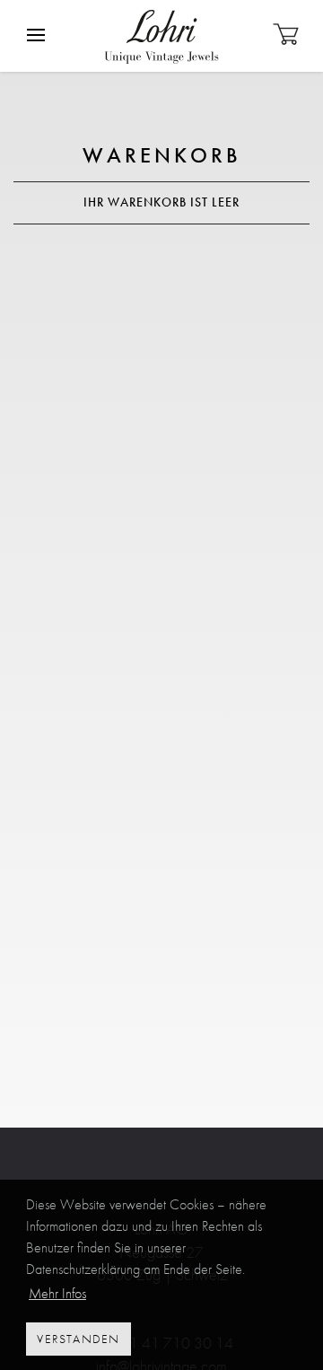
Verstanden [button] (78, 1338)
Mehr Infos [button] (57, 1293)
